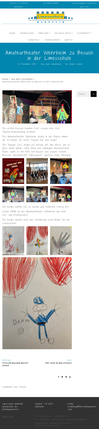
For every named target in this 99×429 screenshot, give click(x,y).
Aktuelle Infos (63, 33)
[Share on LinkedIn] (70, 377)
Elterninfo (84, 33)
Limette (68, 40)
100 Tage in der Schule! (58, 363)
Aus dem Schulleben (51, 64)
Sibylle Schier (76, 64)
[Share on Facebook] (58, 377)
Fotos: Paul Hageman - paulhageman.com (52, 416)
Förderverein (52, 40)
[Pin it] (66, 377)
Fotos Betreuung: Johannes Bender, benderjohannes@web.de (61, 420)
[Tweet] (62, 377)
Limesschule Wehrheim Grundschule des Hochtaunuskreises (12, 407)
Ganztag (33, 40)
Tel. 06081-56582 (51, 3)
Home (12, 33)
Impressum (8, 416)
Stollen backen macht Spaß (15, 364)
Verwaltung (27, 33)
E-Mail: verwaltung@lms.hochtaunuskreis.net (82, 407)
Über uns (43, 33)
